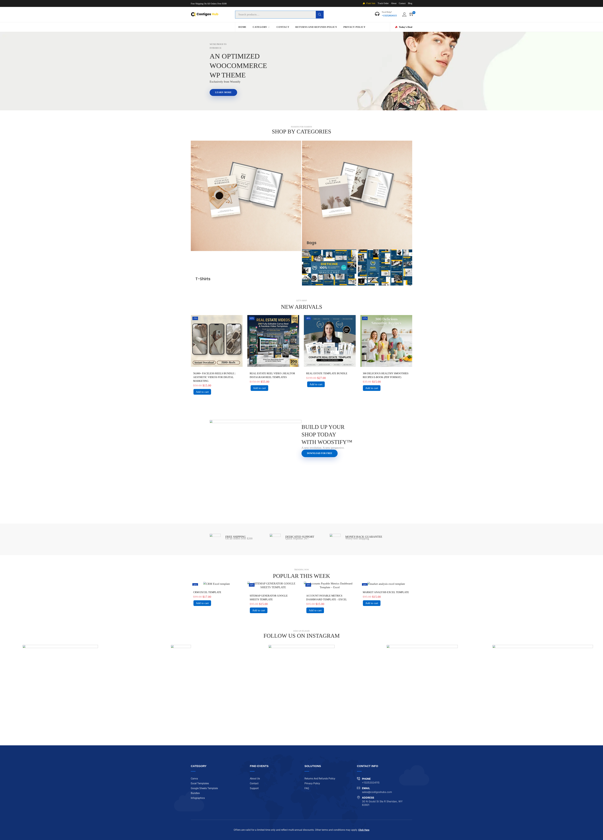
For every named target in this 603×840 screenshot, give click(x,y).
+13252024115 (389, 15)
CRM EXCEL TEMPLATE (207, 592)
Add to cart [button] (202, 391)
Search (320, 14)
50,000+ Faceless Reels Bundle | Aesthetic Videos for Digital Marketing (214, 377)
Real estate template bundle (326, 373)
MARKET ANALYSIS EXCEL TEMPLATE (386, 592)
